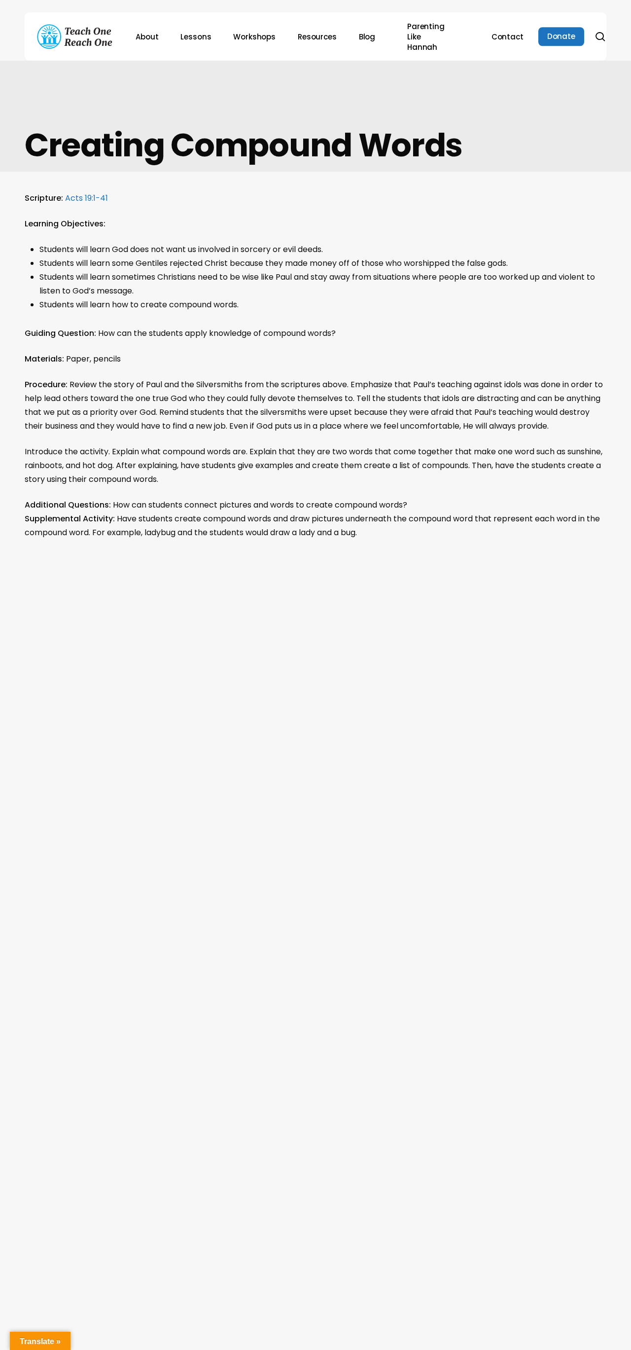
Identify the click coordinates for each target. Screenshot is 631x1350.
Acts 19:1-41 (86, 198)
